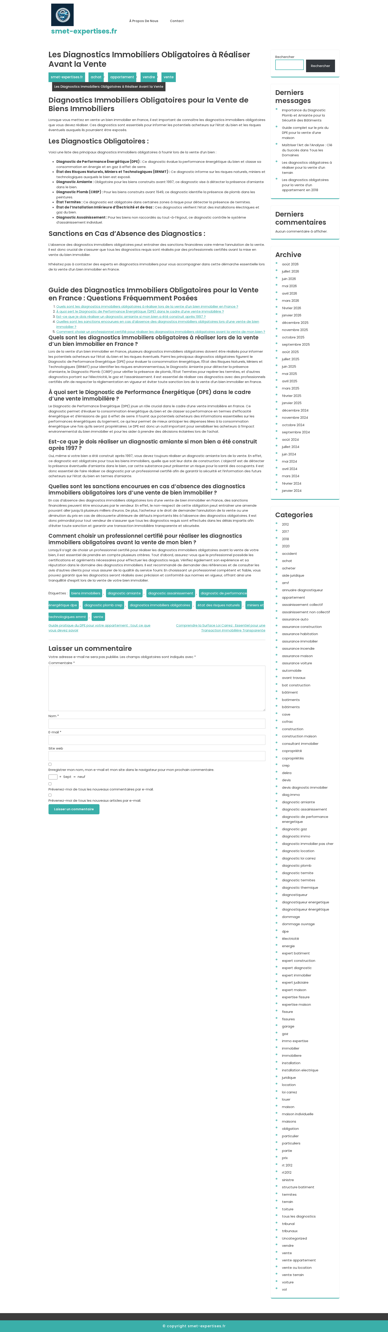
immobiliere (292, 1055)
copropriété (292, 750)
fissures (288, 1019)
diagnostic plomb (296, 865)
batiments (291, 699)
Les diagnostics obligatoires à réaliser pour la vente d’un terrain (307, 167)
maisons (289, 1121)
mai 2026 (289, 286)
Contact (177, 21)
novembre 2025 (295, 329)
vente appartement (299, 1260)
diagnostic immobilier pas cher (307, 843)
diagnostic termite (297, 873)
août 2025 (290, 351)
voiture (288, 1282)
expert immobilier (296, 975)
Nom (53, 716)
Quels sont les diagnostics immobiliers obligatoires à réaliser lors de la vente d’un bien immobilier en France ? (147, 306)
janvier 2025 (292, 403)
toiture (287, 1209)
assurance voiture (297, 663)
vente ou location (297, 1267)
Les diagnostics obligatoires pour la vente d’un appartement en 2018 (305, 184)
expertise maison (296, 1004)
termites (289, 1194)
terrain (287, 1201)
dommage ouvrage (298, 924)
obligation (290, 1128)
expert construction (298, 960)
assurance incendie (298, 648)
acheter (288, 568)
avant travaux (293, 677)
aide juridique (293, 575)
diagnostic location (298, 850)
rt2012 (286, 1172)
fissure (287, 1011)
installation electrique (300, 1070)
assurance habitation (300, 633)
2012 (285, 524)
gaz (285, 1033)
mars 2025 (290, 388)
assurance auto (295, 619)
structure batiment (298, 1187)
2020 (286, 546)
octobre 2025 (293, 337)
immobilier (290, 1048)
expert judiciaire (295, 982)
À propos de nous (143, 21)
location (289, 1084)
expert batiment (296, 953)
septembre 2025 (296, 344)
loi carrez (289, 1092)
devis (286, 780)
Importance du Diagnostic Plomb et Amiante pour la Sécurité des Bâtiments (304, 115)
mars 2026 (290, 300)
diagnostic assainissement (170, 593)
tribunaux (290, 1231)
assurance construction (302, 626)
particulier (290, 1136)
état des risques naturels (219, 605)
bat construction (296, 685)
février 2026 (291, 308)
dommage (291, 916)
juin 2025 (289, 366)
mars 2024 (290, 476)
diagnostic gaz (294, 829)
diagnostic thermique (300, 887)
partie (287, 1150)
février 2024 (291, 483)
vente (169, 77)
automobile (292, 670)
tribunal (288, 1223)
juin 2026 (289, 278)
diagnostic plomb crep (103, 605)
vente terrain (293, 1274)
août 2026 (290, 264)
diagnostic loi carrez (299, 858)
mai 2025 (289, 373)
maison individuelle (297, 1114)
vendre (149, 77)
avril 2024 (289, 468)
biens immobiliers (85, 593)
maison (288, 1106)
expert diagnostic (297, 967)
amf (285, 582)
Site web (55, 748)
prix (285, 1157)
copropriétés (293, 758)
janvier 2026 (291, 315)
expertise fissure (296, 997)
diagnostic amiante (124, 593)
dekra (286, 772)
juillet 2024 (290, 446)
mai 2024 (289, 461)
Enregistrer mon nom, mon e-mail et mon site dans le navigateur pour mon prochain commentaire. (131, 769)
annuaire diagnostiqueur (302, 590)
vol (284, 1289)
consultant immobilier (300, 743)
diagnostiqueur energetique (305, 902)
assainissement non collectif (306, 612)
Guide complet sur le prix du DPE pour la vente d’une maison (305, 132)
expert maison (294, 989)
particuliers (291, 1143)
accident (289, 553)
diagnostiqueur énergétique (305, 909)
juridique (289, 1077)
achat (96, 77)
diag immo (291, 794)
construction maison (299, 736)
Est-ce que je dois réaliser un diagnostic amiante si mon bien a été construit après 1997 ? (131, 316)
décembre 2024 (295, 410)
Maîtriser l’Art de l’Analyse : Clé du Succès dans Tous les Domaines (307, 150)
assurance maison (297, 656)
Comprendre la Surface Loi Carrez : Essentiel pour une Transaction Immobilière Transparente (220, 628)
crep (286, 765)
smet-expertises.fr (84, 31)
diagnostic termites (298, 880)
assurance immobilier (300, 641)
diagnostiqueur (294, 894)
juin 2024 (289, 454)
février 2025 (291, 395)
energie (288, 946)
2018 (285, 539)
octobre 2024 (293, 425)
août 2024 (290, 439)
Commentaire (61, 662)
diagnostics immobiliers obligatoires (160, 605)
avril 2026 (289, 293)
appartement (122, 77)
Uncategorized (294, 1238)
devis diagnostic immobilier (305, 787)
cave (286, 714)
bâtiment (290, 692)
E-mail (54, 732)
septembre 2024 (296, 432)
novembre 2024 (295, 417)
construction (292, 729)
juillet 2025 (290, 359)
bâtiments (291, 707)
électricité (290, 938)
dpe (285, 931)
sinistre (288, 1180)
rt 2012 (287, 1165)
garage (288, 1026)
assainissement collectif (302, 604)
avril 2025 (289, 381)
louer (286, 1099)
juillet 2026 (290, 271)
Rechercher (284, 56)
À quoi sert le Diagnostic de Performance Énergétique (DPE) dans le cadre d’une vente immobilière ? (140, 311)
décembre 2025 (295, 322)
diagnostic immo (296, 836)
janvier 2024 (292, 490)
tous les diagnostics (299, 1216)
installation (291, 1063)
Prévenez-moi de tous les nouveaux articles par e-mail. (94, 800)
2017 (285, 531)
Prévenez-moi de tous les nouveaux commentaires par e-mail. (101, 789)
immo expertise (295, 1041)
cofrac (287, 721)
